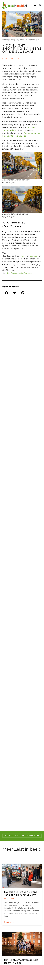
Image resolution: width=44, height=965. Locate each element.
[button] (35, 5)
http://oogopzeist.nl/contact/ (19, 273)
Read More (9, 922)
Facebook (33, 256)
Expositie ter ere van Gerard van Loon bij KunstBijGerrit (20, 893)
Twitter (23, 256)
